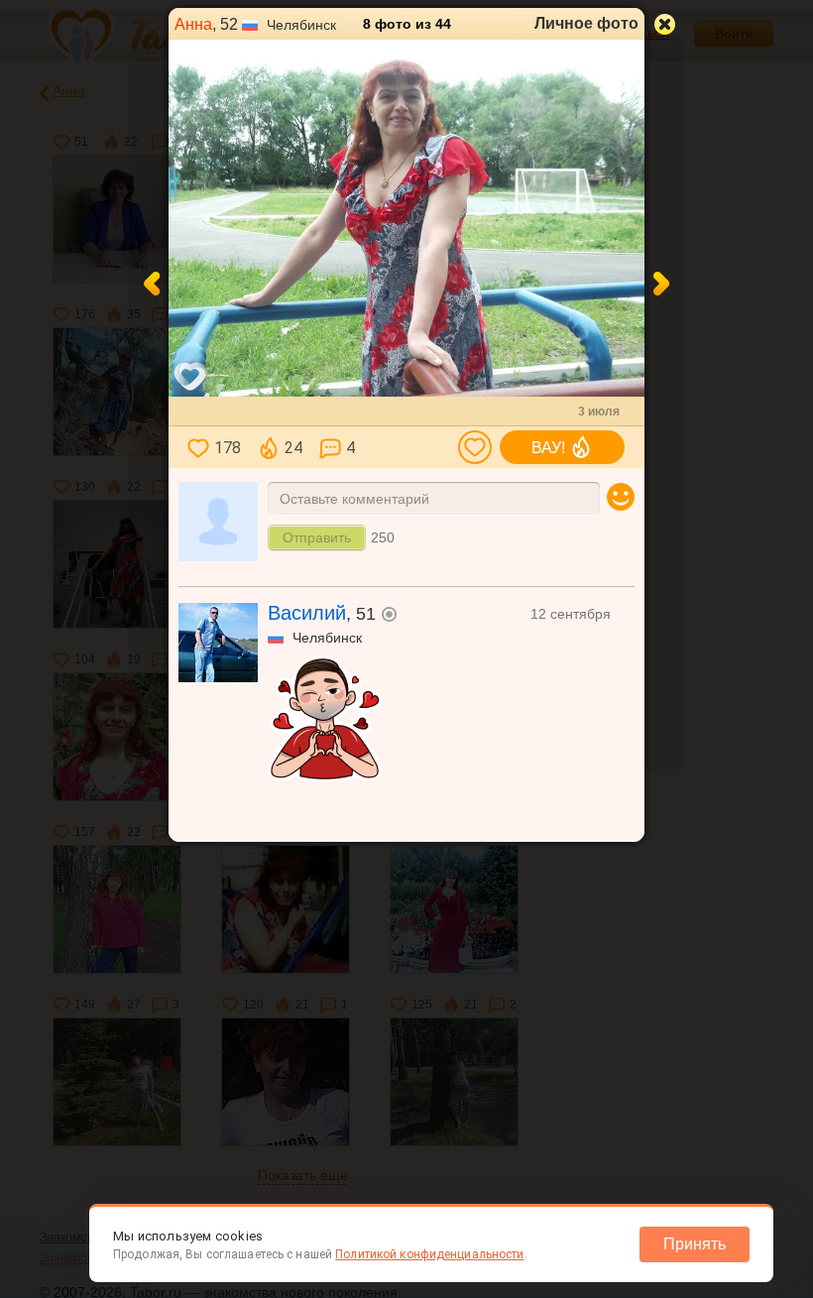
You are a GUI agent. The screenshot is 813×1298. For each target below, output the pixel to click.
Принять (694, 1244)
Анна (193, 24)
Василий (307, 613)
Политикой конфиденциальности (429, 1254)
